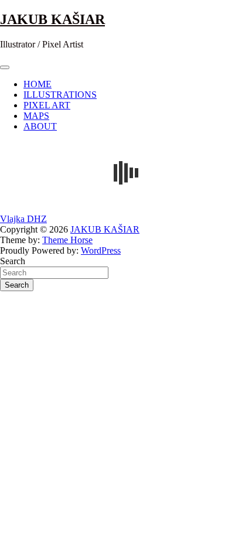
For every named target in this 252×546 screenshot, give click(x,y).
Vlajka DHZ (23, 219)
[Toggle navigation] (4, 67)
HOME (37, 84)
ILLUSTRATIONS (60, 95)
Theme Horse (67, 240)
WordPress (101, 250)
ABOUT (40, 126)
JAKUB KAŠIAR (52, 19)
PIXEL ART (46, 105)
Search (12, 261)
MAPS (36, 116)
